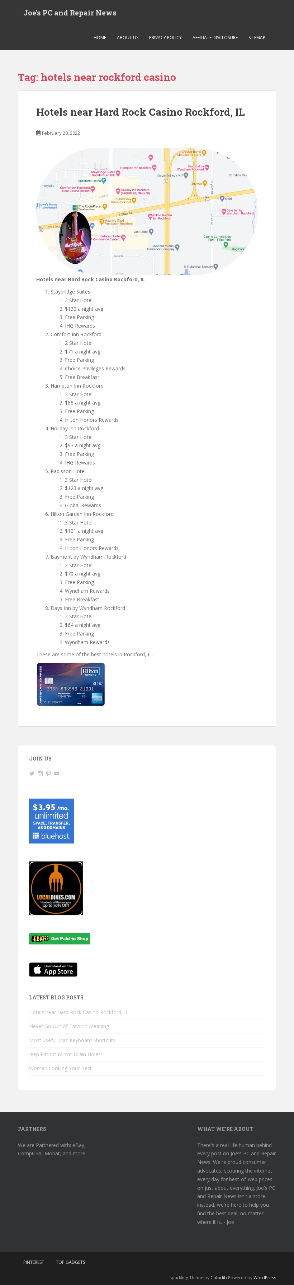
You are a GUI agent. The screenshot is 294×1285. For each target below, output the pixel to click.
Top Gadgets (70, 1262)
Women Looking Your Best (60, 1068)
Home (100, 37)
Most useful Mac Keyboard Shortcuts (72, 1040)
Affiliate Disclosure (215, 37)
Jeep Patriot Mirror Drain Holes (65, 1054)
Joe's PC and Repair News (70, 12)
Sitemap (256, 37)
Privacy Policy (165, 37)
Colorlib (218, 1278)
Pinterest (33, 1262)
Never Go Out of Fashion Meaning (69, 1026)
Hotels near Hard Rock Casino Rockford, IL (140, 112)
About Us (127, 37)
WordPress (264, 1278)
